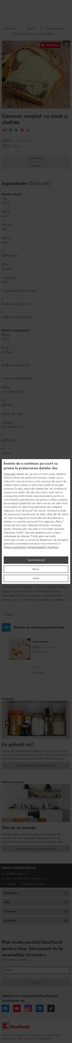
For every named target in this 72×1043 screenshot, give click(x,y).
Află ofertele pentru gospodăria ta (36, 848)
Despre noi (7, 1035)
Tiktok (51, 1008)
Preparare (36, 165)
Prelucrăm (10, 474)
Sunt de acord (36, 560)
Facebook (5, 1008)
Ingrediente (36, 158)
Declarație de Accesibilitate (38, 1038)
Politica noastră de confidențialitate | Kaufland (31, 547)
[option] (36, 649)
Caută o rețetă (54, 28)
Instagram (28, 1008)
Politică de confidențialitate (28, 1035)
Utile (7, 902)
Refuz (36, 569)
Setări (36, 578)
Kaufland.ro (8, 28)
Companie (10, 911)
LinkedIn (39, 1008)
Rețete (31, 28)
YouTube (17, 1008)
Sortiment (10, 920)
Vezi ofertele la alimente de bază (36, 765)
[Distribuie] (4, 130)
